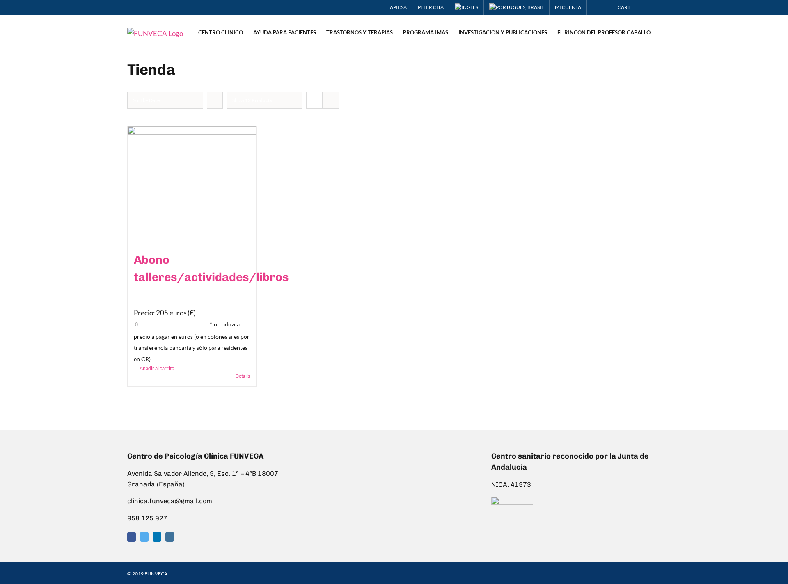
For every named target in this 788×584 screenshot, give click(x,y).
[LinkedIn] (157, 537)
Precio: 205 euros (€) (165, 312)
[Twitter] (144, 537)
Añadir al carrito (157, 368)
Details (242, 376)
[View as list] (331, 100)
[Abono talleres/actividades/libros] (192, 184)
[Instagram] (169, 537)
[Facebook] (131, 537)
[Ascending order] (215, 100)
